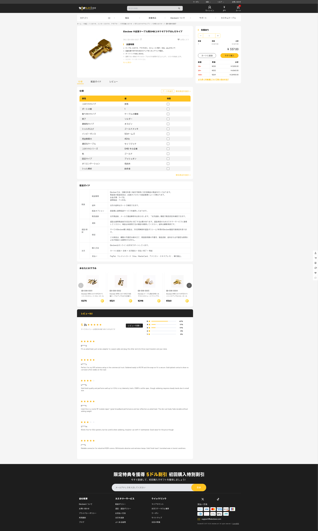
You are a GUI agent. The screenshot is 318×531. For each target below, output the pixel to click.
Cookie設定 (235, 524)
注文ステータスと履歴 (160, 508)
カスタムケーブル (228, 18)
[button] (210, 9)
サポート (203, 18)
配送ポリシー (120, 504)
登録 (199, 487)
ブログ (81, 522)
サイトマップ (157, 517)
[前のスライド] (80, 285)
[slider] (95, 325)
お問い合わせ (236, 2)
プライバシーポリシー (87, 513)
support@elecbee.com (211, 519)
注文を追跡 (119, 517)
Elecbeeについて (178, 18)
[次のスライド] (189, 285)
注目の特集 (156, 522)
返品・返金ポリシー (123, 508)
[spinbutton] (209, 35)
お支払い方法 (120, 513)
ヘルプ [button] (220, 2)
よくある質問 (120, 522)
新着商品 (152, 18)
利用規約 (82, 517)
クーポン (196, 2)
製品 (127, 18)
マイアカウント (158, 504)
